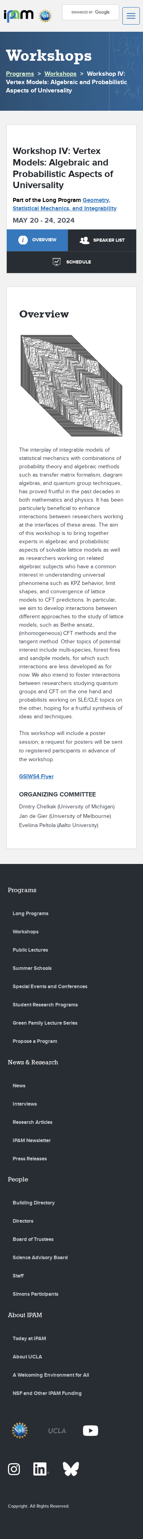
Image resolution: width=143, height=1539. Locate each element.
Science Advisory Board (40, 1257)
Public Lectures (30, 950)
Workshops (60, 74)
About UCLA (27, 1357)
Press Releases (30, 1159)
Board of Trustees (33, 1239)
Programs (20, 74)
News (19, 1086)
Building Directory (34, 1203)
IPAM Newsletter (32, 1140)
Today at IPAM (29, 1338)
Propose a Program (35, 1041)
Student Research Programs (45, 1005)
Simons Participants (35, 1294)
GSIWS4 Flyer (36, 776)
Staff (18, 1276)
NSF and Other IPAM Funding (47, 1393)
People (18, 1179)
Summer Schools (32, 968)
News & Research (33, 1062)
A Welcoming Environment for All (51, 1375)
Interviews (25, 1104)
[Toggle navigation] (131, 16)
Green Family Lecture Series (45, 1023)
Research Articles (32, 1122)
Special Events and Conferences (50, 986)
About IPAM (25, 1315)
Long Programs (30, 913)
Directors (23, 1221)
